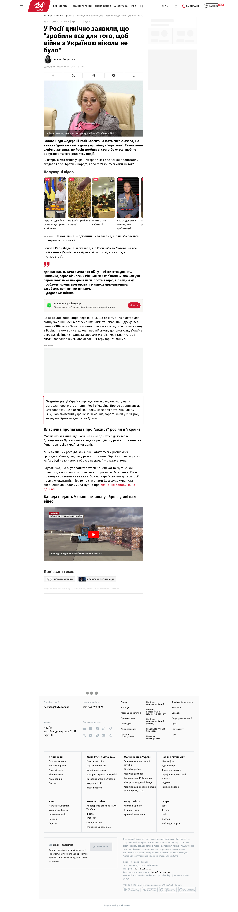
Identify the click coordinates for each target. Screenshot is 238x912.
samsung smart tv (187, 890)
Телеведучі (126, 724)
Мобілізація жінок (133, 773)
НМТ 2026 (91, 818)
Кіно (52, 801)
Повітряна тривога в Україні (101, 774)
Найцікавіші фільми (59, 805)
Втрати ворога (94, 787)
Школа (90, 813)
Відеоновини (56, 774)
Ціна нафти (168, 761)
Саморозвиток (94, 822)
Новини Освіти (95, 801)
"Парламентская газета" (71, 66)
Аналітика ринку (133, 805)
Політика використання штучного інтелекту (156, 712)
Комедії (53, 819)
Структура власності (182, 718)
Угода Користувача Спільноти (155, 730)
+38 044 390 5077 (93, 707)
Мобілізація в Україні (137, 757)
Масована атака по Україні (100, 779)
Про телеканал (128, 718)
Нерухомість (132, 801)
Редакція (125, 708)
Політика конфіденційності (155, 703)
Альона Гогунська (64, 59)
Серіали (53, 823)
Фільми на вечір (57, 814)
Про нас (125, 702)
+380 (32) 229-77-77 (141, 869)
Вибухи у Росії (93, 783)
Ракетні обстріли (95, 761)
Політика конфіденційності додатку (155, 721)
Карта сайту (178, 729)
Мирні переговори (96, 770)
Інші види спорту (171, 823)
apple (150, 890)
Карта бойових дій (96, 765)
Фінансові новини (171, 770)
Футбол (166, 810)
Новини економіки (173, 757)
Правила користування (127, 735)
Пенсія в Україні (170, 787)
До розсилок (101, 846)
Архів (174, 724)
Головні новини (57, 761)
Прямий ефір (56, 770)
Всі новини (60, 6)
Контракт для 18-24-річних (138, 778)
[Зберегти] (134, 75)
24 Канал (48, 16)
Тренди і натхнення (134, 814)
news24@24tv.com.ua (56, 707)
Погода (53, 783)
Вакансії (176, 713)
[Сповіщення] (176, 6)
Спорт (165, 801)
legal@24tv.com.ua (161, 872)
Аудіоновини (55, 779)
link (84, 728)
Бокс (164, 805)
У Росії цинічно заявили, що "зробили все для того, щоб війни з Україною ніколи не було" (109, 16)
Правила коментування (153, 737)
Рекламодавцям (128, 729)
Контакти (176, 708)
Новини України (81, 6)
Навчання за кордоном (98, 827)
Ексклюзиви (103, 6)
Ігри (133, 6)
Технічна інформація (182, 702)
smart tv (168, 890)
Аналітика (121, 6)
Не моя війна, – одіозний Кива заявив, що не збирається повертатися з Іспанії (91, 238)
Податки (166, 782)
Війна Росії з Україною (100, 757)
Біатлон (166, 819)
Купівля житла (131, 810)
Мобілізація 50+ (132, 769)
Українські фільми (58, 810)
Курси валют (168, 765)
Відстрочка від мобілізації (138, 782)
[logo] (39, 6)
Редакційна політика (131, 713)
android (132, 890)
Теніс (164, 814)
